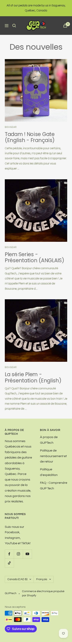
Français (41, 579)
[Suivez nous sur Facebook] (9, 553)
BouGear (11, 127)
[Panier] (65, 25)
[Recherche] (14, 25)
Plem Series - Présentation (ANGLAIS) (34, 257)
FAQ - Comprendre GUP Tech (53, 485)
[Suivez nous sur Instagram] (18, 553)
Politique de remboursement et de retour (53, 456)
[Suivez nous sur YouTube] (27, 553)
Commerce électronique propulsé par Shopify (43, 593)
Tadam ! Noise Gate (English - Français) (30, 137)
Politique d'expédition (49, 472)
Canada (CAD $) (17, 579)
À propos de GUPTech (49, 439)
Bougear (11, 367)
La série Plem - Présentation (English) (33, 377)
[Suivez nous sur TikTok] (9, 562)
